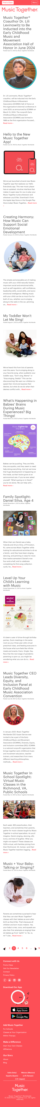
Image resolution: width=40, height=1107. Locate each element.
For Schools (8, 1029)
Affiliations (7, 1049)
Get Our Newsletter (11, 968)
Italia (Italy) (12, 1073)
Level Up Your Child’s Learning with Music (16, 581)
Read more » (8, 123)
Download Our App (12, 987)
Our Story (8, 1056)
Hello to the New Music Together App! (16, 138)
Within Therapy (9, 1036)
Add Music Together (13, 1025)
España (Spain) (12, 1076)
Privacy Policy (8, 975)
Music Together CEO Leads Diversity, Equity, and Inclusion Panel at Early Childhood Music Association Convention (19, 685)
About (5, 1059)
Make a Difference (12, 1042)
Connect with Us (11, 961)
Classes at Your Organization (15, 1032)
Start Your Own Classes (12, 1046)
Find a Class (8, 2)
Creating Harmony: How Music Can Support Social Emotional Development (18, 224)
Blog (5, 1063)
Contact (6, 972)
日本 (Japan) (20, 1079)
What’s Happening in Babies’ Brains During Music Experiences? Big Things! (20, 408)
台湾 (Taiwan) (28, 1076)
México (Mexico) (28, 1073)
